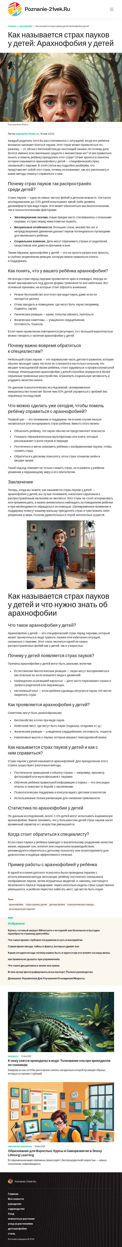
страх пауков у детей (36, 905)
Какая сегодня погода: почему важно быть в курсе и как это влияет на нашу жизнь (61, 953)
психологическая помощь (80, 905)
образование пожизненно (20, 1146)
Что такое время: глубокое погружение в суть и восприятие (61, 940)
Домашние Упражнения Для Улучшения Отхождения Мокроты (61, 978)
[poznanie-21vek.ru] (15, 9)
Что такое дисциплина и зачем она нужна (61, 966)
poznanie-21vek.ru (25, 1181)
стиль (11, 1233)
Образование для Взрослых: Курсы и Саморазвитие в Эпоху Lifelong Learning (61, 1124)
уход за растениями (20, 1224)
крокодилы (13, 1056)
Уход (11, 1214)
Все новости (16, 1199)
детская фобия (57, 905)
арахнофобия (25, 26)
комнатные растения (21, 1219)
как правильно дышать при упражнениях (61, 959)
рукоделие (14, 1204)
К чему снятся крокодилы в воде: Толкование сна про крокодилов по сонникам (61, 1034)
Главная (12, 26)
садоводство (16, 1209)
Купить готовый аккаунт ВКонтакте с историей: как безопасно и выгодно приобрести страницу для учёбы (61, 932)
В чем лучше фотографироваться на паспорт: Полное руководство (61, 972)
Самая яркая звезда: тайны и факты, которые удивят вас (61, 946)
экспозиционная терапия (22, 909)
